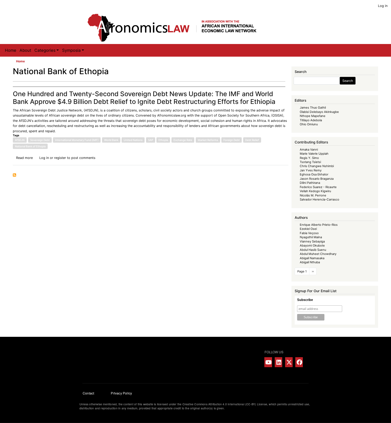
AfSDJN (20, 140)
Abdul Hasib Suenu (313, 250)
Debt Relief (252, 140)
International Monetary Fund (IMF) (77, 140)
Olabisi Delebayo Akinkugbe (319, 112)
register (60, 158)
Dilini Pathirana (310, 183)
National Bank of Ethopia (30, 146)
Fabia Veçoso (309, 233)
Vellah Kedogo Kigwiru (315, 191)
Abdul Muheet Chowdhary (318, 254)
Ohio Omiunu (309, 124)
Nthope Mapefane (312, 116)
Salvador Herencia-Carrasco (319, 199)
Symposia (71, 50)
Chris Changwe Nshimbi (317, 166)
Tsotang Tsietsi (310, 162)
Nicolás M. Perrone (313, 195)
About (25, 50)
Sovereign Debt (40, 140)
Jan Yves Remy (311, 170)
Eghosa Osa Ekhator (314, 174)
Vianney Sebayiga (312, 241)
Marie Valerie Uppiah (314, 153)
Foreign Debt (231, 140)
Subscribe (305, 300)
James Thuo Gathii (313, 107)
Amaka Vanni (309, 149)
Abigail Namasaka (312, 258)
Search (347, 81)
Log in (383, 6)
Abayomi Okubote (312, 245)
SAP (150, 140)
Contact (88, 393)
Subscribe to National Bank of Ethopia (14, 175)
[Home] (176, 27)
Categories (44, 50)
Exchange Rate (183, 140)
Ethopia (163, 140)
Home (10, 50)
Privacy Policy (121, 393)
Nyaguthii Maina (311, 237)
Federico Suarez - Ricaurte (318, 187)
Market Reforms (208, 140)
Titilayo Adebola (311, 120)
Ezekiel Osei (308, 229)
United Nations (133, 140)
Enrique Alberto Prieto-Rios (319, 225)
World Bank (111, 140)
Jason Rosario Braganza (317, 179)
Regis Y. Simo (309, 158)
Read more (24, 158)
